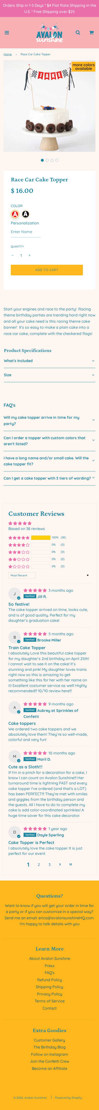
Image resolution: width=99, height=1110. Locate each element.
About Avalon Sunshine (49, 958)
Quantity (17, 246)
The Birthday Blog (49, 1047)
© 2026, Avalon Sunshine (30, 1097)
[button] (42, 160)
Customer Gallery (49, 1040)
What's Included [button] (18, 360)
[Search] (78, 33)
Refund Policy (49, 979)
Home (8, 54)
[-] (12, 255)
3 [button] (49, 864)
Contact (50, 1008)
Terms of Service (50, 1001)
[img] (36, 590)
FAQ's (50, 972)
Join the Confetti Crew (49, 1061)
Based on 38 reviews (26, 528)
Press (50, 965)
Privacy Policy (49, 994)
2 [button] (39, 864)
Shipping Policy (49, 986)
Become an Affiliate (49, 1068)
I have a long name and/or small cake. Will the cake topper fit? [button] (46, 461)
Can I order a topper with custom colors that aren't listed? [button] (45, 440)
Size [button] (7, 374)
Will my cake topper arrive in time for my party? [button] (41, 420)
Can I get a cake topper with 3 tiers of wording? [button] (47, 478)
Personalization (25, 223)
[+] (29, 255)
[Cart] (91, 33)
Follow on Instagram (49, 1054)
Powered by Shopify (68, 1097)
